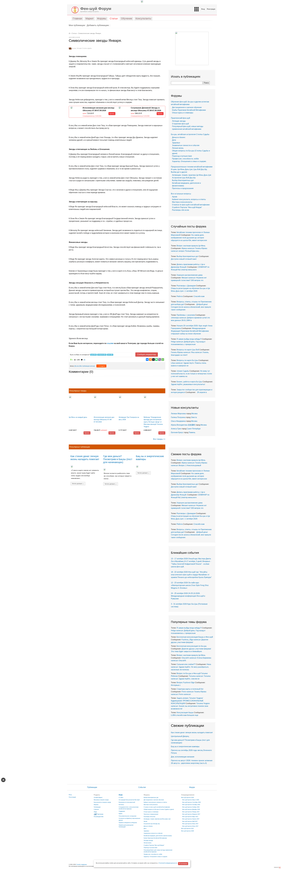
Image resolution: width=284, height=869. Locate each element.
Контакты (121, 804)
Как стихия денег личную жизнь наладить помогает (84, 458)
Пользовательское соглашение (127, 816)
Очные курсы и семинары (182, 113)
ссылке (110, 343)
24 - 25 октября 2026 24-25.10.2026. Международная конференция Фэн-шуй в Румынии (188, 596)
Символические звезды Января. (89, 33)
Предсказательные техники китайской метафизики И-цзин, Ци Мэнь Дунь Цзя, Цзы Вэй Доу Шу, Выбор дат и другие (191, 169)
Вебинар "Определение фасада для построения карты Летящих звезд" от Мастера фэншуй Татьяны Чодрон (153, 421)
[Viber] (159, 359)
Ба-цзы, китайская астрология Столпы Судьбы (190, 134)
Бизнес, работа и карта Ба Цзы (189, 382)
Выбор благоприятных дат (183, 180)
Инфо (121, 795)
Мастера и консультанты (182, 202)
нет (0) (110, 355)
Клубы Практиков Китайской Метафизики (189, 110)
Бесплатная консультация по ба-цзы (192, 646)
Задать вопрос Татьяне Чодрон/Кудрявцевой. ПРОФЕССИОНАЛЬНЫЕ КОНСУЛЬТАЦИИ (187, 700)
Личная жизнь (177, 148)
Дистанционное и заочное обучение (187, 107)
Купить (111, 113)
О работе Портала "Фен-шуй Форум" (187, 207)
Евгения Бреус (177, 432)
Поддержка (122, 811)
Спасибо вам (199, 296)
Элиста (194, 417)
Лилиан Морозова (178, 414)
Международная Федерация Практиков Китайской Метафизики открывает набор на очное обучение (190, 331)
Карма (120, 813)
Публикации (92, 787)
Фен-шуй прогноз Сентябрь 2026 (191, 802)
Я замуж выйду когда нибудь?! (189, 339)
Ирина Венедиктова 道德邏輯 (183, 425)
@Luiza (76, 366)
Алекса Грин (176, 429)
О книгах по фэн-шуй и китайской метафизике (191, 205)
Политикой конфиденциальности (168, 863)
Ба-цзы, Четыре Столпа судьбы (82, 48)
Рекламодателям (98, 816)
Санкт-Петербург (194, 429)
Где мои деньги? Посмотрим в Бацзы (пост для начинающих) (117, 459)
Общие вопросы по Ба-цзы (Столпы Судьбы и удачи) (159, 809)
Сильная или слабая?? (186, 664)
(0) (84, 360)
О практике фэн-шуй (180, 124)
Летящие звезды (179, 121)
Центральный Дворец (180, 736)
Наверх (3, 780)
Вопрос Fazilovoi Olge (186, 682)
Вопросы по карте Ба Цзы (187, 360)
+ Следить (101, 366)
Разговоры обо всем (180, 210)
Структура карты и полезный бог (190, 689)
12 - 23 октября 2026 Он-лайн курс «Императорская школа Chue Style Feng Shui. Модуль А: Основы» (190, 585)
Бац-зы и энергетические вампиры (185, 746)
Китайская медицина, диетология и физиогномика (158, 835)
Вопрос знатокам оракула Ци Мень (191, 246)
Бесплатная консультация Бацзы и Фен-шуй (195, 637)
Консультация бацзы (185, 712)
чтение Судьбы (183, 371)
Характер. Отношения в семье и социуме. (189, 161)
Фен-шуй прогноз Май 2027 (190, 821)
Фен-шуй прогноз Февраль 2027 (191, 814)
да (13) (93, 355)
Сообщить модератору (146, 354)
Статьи (74, 33)
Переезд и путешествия (182, 156)
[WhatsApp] (162, 359)
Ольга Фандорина (178, 421)
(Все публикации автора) (87, 366)
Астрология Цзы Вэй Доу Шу (184, 178)
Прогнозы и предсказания (182, 188)
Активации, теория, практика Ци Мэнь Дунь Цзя (191, 175)
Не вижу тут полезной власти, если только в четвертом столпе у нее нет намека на (191, 373)
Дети (174, 140)
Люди (95, 811)
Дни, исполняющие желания (182, 757)
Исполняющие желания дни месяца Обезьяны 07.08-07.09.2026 (104, 419)
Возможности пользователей (127, 802)
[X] (153, 359)
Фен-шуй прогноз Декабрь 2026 (191, 809)
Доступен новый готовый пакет (184, 259)
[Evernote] (156, 359)
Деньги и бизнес (178, 137)
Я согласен (183, 863)
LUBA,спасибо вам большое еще (184, 715)
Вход (203, 9)
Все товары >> (159, 439)
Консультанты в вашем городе (102, 802)
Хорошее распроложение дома (189, 275)
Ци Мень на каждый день (78, 417)
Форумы (96, 804)
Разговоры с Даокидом (186, 286)
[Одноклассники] (150, 359)
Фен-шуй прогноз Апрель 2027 (190, 819)
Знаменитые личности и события (185, 145)
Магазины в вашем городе (101, 799)
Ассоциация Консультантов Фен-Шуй (129, 799)
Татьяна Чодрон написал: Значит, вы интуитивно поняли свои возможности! (190, 706)
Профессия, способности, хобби (185, 159)
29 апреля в (201, 392)
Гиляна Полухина (178, 417)
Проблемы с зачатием (186, 315)
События (142, 787)
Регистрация (211, 9)
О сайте (121, 797)
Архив (174, 197)
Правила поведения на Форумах (128, 822)
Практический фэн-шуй (180, 118)
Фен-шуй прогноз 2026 (187, 797)
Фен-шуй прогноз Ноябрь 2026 (190, 807)
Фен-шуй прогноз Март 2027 (190, 816)
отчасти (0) (102, 355)
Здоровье (176, 143)
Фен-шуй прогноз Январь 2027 (190, 811)
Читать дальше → (78, 483)
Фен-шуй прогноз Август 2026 (190, 799)
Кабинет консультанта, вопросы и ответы (189, 199)
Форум (192, 787)
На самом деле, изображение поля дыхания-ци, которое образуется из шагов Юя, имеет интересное (189, 237)
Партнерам (100, 814)
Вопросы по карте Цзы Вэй (188, 350)
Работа (179, 296)
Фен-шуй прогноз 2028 (187, 831)
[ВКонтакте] (147, 359)
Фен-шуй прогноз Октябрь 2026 (191, 804)
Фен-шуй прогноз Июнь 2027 (190, 823)
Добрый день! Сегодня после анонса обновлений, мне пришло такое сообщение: (191, 307)
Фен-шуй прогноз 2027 (187, 828)
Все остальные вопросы (181, 194)
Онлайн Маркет (98, 797)
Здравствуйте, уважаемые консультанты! (188, 384)
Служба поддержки (81, 864)
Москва (194, 414)
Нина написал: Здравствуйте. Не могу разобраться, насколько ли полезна (191, 667)
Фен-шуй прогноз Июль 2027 (190, 826)
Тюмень (192, 432)
